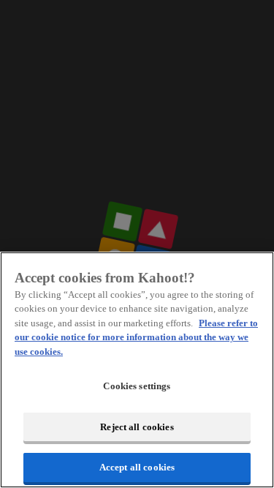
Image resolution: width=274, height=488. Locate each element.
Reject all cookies (136, 426)
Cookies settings (136, 385)
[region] (137, 370)
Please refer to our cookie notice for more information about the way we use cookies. (136, 337)
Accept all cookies (137, 467)
